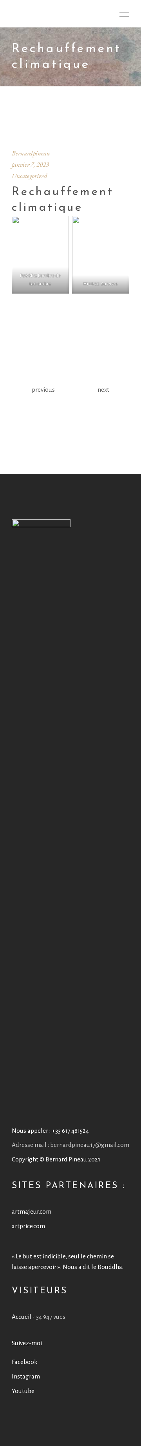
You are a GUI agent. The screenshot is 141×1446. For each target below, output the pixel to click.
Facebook (24, 1361)
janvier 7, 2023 (30, 164)
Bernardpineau (31, 153)
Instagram (26, 1376)
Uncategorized (29, 176)
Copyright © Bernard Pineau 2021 (56, 1159)
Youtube (23, 1391)
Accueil (21, 1316)
